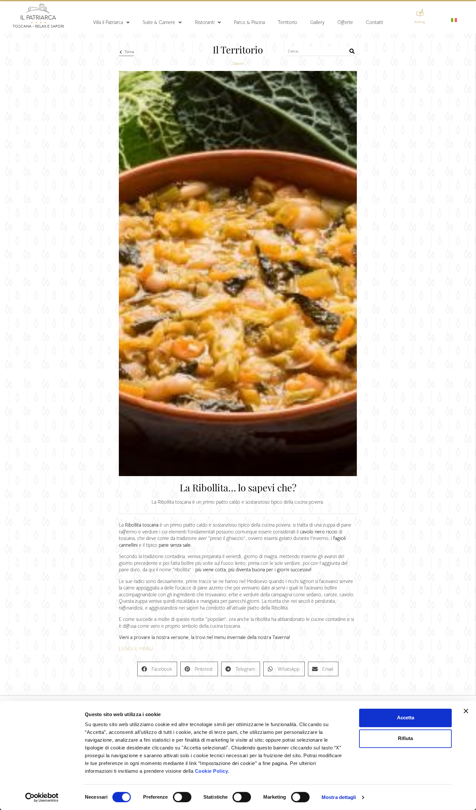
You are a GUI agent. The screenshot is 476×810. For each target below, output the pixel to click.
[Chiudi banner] (466, 711)
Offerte (345, 22)
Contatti (374, 22)
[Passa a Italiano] (454, 20)
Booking (419, 22)
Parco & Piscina (249, 22)
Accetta (405, 717)
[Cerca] (352, 51)
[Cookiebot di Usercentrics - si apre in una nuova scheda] (42, 797)
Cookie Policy (211, 771)
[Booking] (420, 13)
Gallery (317, 22)
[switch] (182, 797)
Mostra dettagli (339, 797)
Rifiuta (405, 738)
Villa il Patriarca (108, 22)
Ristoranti (204, 22)
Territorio (287, 22)
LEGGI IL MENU (136, 649)
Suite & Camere (158, 22)
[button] (157, 669)
